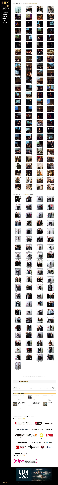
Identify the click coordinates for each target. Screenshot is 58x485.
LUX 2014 (27, 376)
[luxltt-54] (18, 159)
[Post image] (15, 397)
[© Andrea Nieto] (40, 199)
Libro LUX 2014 (50, 402)
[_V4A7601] (29, 151)
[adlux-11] (50, 180)
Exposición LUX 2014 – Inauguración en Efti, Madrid (36, 396)
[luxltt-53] (40, 173)
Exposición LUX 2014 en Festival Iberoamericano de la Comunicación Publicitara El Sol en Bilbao (21, 405)
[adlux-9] (18, 180)
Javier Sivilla (35, 3)
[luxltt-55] (29, 159)
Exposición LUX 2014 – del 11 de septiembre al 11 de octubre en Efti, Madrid (51, 397)
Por (39, 376)
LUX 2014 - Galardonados (32, 376)
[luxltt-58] (40, 166)
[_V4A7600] (18, 151)
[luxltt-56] (40, 159)
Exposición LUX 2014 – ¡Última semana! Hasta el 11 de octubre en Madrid (21, 396)
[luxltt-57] (50, 159)
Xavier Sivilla (26, 194)
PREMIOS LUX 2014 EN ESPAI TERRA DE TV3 (36, 403)
